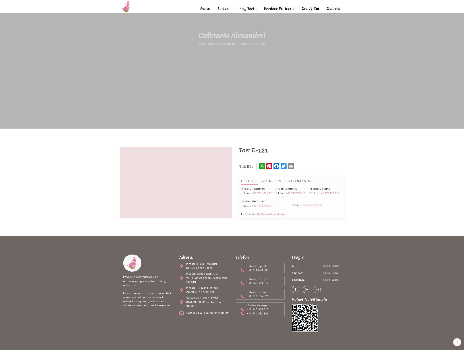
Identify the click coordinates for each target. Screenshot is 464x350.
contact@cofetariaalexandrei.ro (266, 214)
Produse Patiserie (279, 8)
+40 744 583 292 (312, 205)
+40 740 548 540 (262, 205)
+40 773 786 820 (329, 193)
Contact (334, 8)
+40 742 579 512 (295, 193)
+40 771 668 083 (262, 193)
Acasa (205, 8)
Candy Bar (311, 8)
